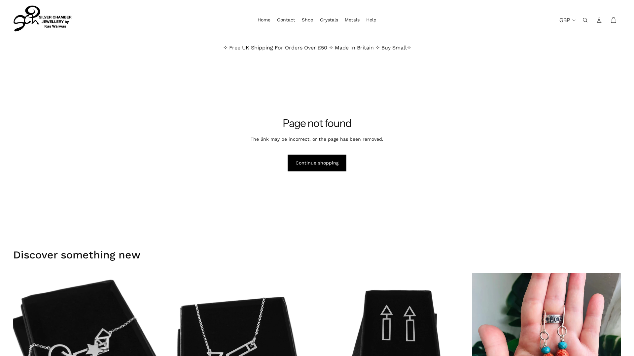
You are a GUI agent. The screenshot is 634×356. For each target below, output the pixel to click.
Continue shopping (317, 162)
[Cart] (613, 20)
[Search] (585, 20)
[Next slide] (152, 347)
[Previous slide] (23, 347)
